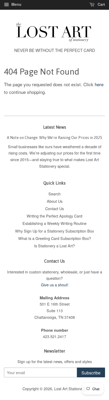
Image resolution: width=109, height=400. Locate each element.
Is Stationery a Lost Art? (54, 245)
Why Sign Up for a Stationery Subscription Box (54, 231)
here (99, 84)
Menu (15, 4)
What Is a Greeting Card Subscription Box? (54, 238)
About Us (54, 201)
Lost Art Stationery (69, 388)
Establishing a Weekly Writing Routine (54, 223)
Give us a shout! (54, 284)
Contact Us (54, 208)
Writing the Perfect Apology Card (54, 216)
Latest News (54, 127)
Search (54, 193)
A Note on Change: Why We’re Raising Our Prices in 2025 (54, 138)
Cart (101, 4)
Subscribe (91, 373)
